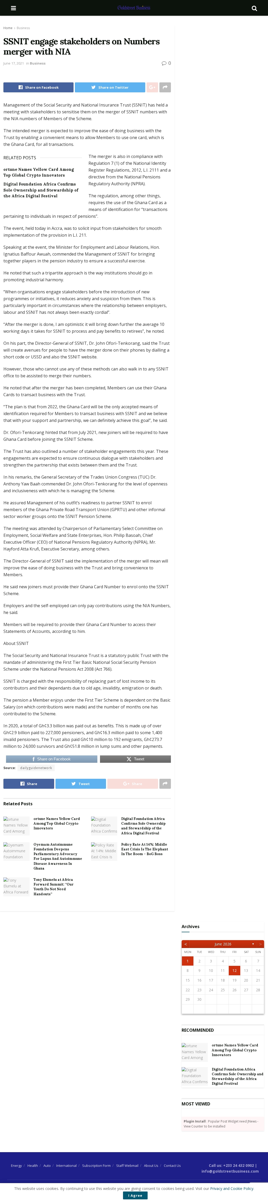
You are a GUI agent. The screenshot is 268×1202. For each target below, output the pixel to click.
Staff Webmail (127, 1165)
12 (234, 970)
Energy (16, 1165)
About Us (151, 1165)
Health (32, 1165)
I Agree (135, 1195)
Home (8, 28)
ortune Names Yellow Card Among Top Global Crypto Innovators (57, 823)
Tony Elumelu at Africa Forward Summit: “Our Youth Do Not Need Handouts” (54, 886)
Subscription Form (96, 1165)
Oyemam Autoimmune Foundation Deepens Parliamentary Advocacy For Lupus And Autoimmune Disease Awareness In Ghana (58, 856)
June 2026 (223, 943)
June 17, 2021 (13, 63)
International (66, 1165)
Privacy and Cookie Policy (231, 1188)
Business (23, 28)
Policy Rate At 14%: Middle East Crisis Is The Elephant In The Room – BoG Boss (144, 849)
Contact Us (172, 1165)
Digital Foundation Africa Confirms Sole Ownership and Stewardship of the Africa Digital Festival (40, 190)
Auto (47, 1165)
